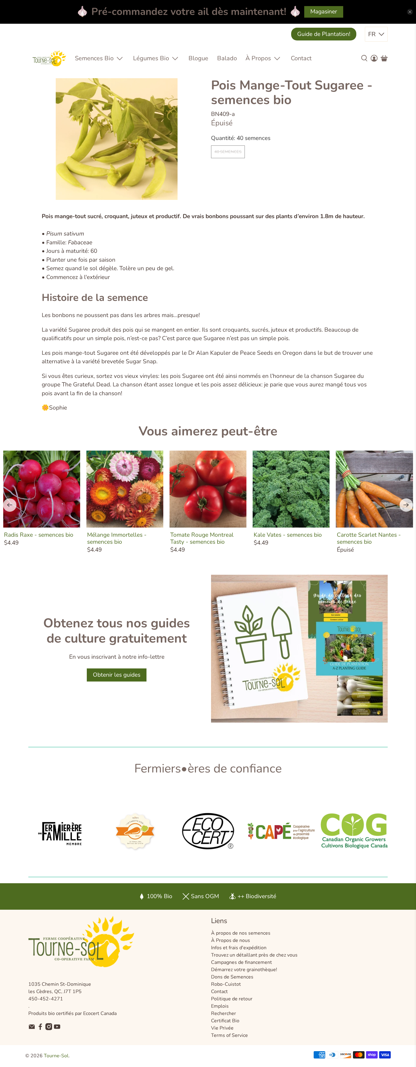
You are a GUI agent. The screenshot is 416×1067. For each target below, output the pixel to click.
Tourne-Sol (56, 1055)
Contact (301, 58)
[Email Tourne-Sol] (31, 1028)
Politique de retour (231, 999)
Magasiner (323, 12)
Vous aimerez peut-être (208, 431)
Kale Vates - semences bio (288, 535)
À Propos (258, 58)
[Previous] (9, 505)
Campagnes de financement (241, 962)
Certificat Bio (225, 1020)
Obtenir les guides (116, 675)
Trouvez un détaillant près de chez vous (254, 955)
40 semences (227, 152)
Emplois (220, 1006)
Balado (227, 58)
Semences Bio (94, 58)
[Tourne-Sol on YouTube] (57, 1028)
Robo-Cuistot (226, 984)
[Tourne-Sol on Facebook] (40, 1028)
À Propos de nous (230, 940)
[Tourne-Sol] (49, 58)
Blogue (198, 58)
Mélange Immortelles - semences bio (116, 538)
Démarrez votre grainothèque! (244, 969)
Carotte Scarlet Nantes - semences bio (369, 538)
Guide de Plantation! (323, 34)
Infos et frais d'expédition (238, 947)
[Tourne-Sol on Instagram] (48, 1028)
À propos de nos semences (240, 933)
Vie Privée (222, 1028)
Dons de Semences (232, 977)
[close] (410, 12)
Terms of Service (229, 1035)
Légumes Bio (151, 58)
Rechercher (223, 1013)
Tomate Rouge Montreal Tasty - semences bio (202, 538)
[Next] (406, 505)
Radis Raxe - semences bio (38, 535)
